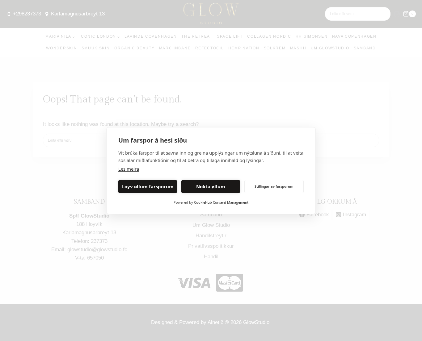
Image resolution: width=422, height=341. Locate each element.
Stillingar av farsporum (274, 186)
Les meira (128, 169)
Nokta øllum (210, 186)
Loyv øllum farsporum (148, 186)
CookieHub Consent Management (221, 202)
